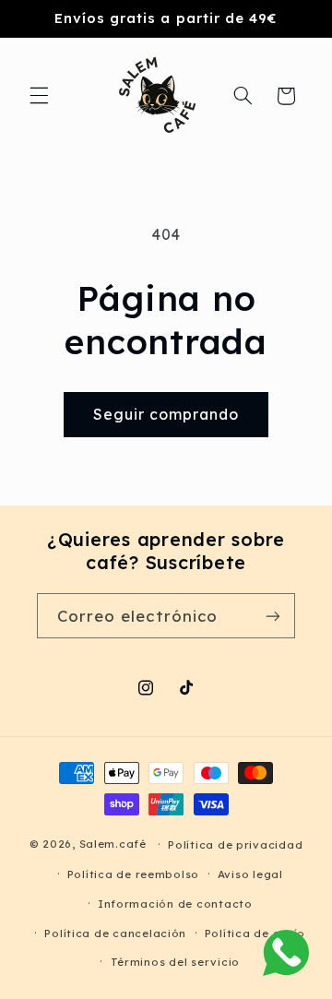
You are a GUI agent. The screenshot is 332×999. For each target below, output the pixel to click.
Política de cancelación (115, 933)
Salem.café (113, 843)
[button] (39, 96)
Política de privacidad (235, 844)
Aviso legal (250, 874)
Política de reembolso (133, 874)
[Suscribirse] (273, 615)
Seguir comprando (166, 414)
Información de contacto (175, 903)
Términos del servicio (175, 962)
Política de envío (255, 933)
